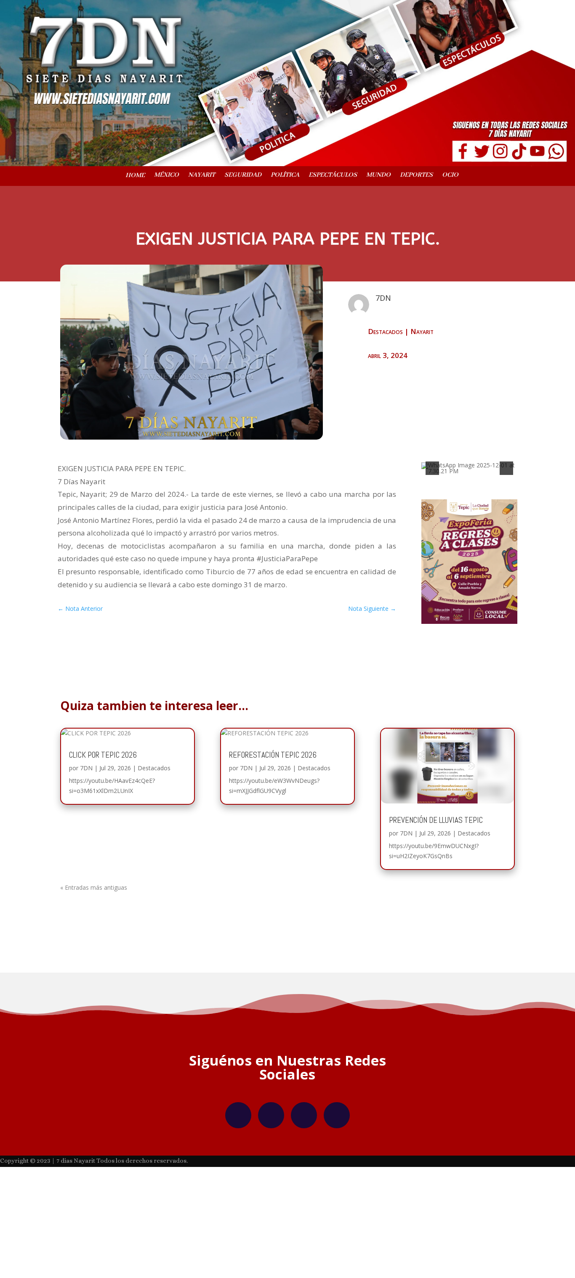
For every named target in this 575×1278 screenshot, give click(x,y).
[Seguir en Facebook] (238, 1200)
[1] (460, 547)
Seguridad (242, 175)
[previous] (432, 508)
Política (285, 175)
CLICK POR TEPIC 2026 (103, 839)
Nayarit (201, 175)
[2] (469, 547)
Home (135, 176)
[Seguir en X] (304, 1200)
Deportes (416, 175)
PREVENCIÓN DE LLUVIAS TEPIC (436, 904)
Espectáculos (333, 175)
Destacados (385, 331)
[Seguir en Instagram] (271, 1200)
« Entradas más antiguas (93, 972)
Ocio (450, 175)
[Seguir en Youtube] (337, 1200)
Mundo (378, 175)
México (166, 175)
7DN (86, 852)
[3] (478, 547)
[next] (506, 508)
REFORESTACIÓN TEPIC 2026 (273, 839)
